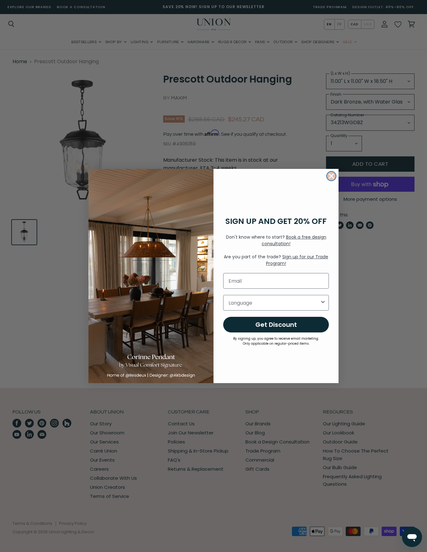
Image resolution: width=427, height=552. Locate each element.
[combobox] (274, 302)
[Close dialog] (331, 176)
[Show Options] (323, 302)
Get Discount (276, 324)
